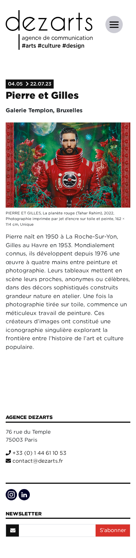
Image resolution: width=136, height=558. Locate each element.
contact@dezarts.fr (37, 461)
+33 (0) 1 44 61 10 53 (38, 453)
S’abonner (113, 530)
